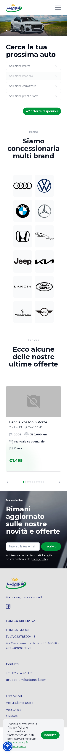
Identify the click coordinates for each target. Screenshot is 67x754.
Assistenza (13, 709)
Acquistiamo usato (19, 703)
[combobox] (33, 66)
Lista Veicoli (14, 696)
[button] (8, 746)
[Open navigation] (58, 8)
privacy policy (39, 559)
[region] (33, 434)
